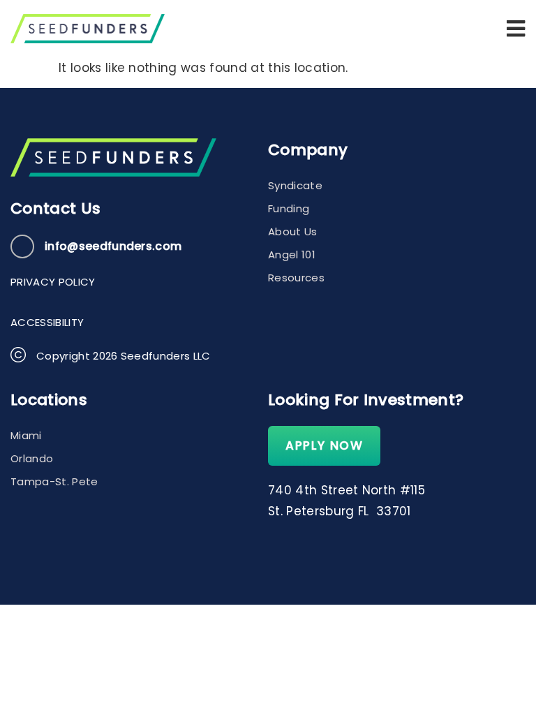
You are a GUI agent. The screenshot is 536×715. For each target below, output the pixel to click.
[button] (516, 28)
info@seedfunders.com (113, 246)
